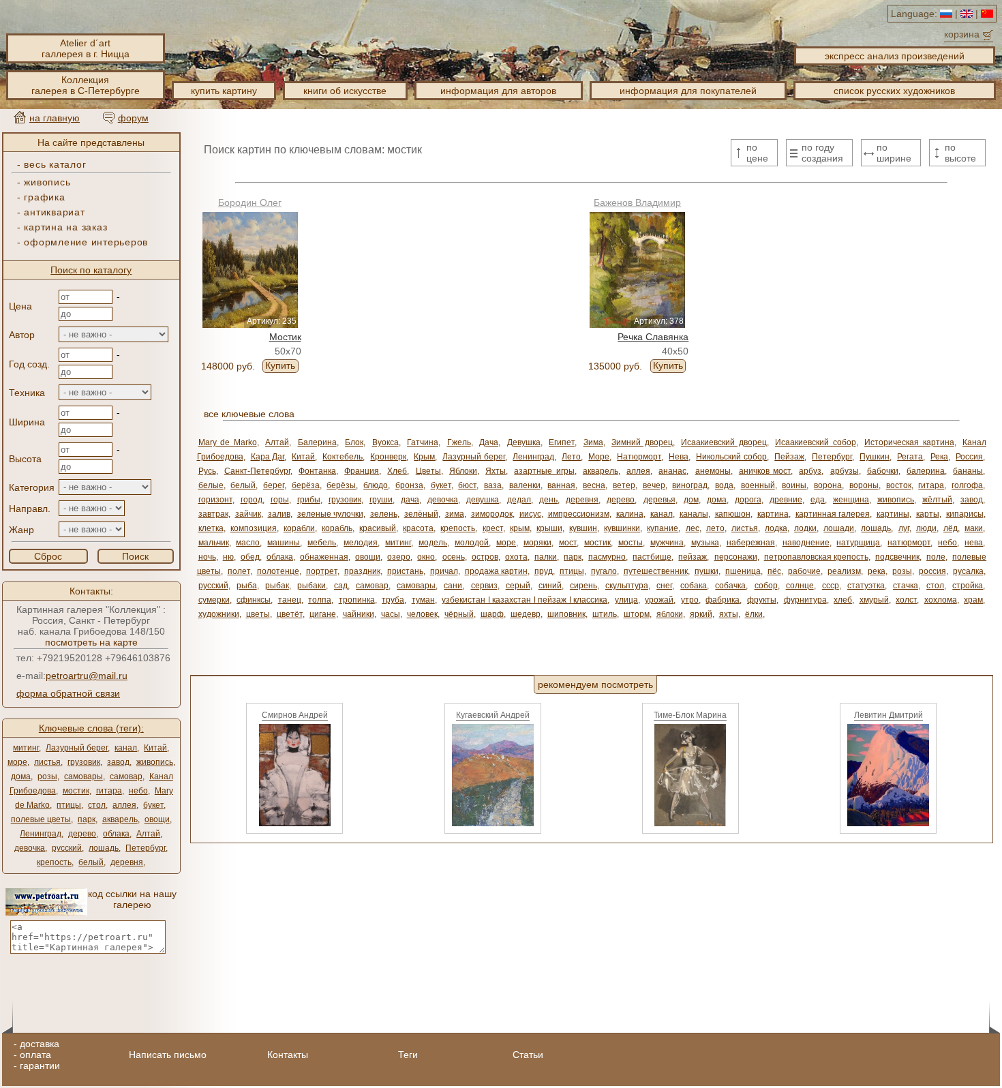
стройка (967, 585)
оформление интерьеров (86, 242)
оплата (35, 1054)
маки (974, 528)
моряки (537, 542)
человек (422, 614)
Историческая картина (909, 442)
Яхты (495, 471)
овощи (157, 819)
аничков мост (765, 471)
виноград (690, 485)
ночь (207, 557)
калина (629, 514)
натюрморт (908, 542)
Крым (424, 457)
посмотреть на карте (91, 642)
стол (97, 805)
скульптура (626, 585)
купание (662, 528)
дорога (748, 499)
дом (691, 499)
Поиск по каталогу (91, 270)
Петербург (145, 848)
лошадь (104, 848)
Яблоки (463, 471)
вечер (654, 485)
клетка (211, 528)
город (251, 499)
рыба (247, 585)
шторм (637, 614)
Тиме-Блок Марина (690, 715)
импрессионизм (578, 514)
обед (250, 557)
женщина (851, 499)
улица (626, 600)
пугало (604, 571)
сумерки (214, 600)
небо (138, 791)
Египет (562, 442)
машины (283, 542)
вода (724, 485)
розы (47, 776)
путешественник (656, 571)
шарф (492, 614)
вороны (864, 485)
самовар (126, 776)
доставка (39, 1043)
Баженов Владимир (637, 202)
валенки (525, 485)
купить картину (224, 90)
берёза (306, 485)
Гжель (459, 442)
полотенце (278, 571)
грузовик (83, 762)
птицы (69, 805)
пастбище (652, 557)
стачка (905, 585)
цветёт (290, 614)
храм (973, 600)
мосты (630, 542)
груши (381, 499)
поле (935, 557)
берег (273, 485)
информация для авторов (498, 90)
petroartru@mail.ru (86, 675)
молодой (472, 542)
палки (545, 557)
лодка (776, 528)
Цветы (428, 471)
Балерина (317, 442)
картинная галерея (832, 514)
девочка (29, 848)
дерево (82, 833)
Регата (910, 457)
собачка (730, 585)
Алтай (148, 833)
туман (423, 600)
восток (898, 485)
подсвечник (897, 557)
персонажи (735, 557)
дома (21, 776)
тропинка (357, 600)
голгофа (967, 485)
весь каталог (55, 164)
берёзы (341, 485)
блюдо (375, 485)
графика (44, 197)
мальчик (213, 542)
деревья (659, 499)
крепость (54, 862)
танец (289, 600)
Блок (354, 442)
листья (47, 762)
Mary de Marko (227, 442)
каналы (694, 514)
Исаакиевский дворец (724, 442)
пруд (543, 571)
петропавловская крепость (816, 557)
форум (133, 117)
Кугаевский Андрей (493, 715)
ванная (561, 485)
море (17, 762)
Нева (678, 457)
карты (927, 514)
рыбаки (311, 585)
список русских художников (894, 90)
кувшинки (622, 528)
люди (926, 528)
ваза (493, 485)
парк (86, 819)
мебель (321, 542)
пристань (405, 571)
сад (341, 585)
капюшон (732, 514)
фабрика (722, 600)
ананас (672, 471)
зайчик (248, 514)
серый (518, 585)
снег (664, 585)
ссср (830, 585)
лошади (838, 528)
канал (126, 748)
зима (454, 514)
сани (453, 585)
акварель (120, 819)
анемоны (713, 471)
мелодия (361, 542)
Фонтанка (317, 471)
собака (693, 585)
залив (279, 514)
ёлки (754, 614)
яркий (701, 614)
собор (766, 585)
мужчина (667, 542)
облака (116, 833)
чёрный (459, 614)
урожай (659, 600)
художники (218, 614)
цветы (258, 614)
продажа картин (496, 571)
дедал (519, 499)
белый (91, 862)
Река (939, 457)
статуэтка (866, 585)
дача (410, 499)
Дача (488, 442)
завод (118, 762)
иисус (530, 514)
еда (817, 499)
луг (903, 528)
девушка (482, 499)
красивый (377, 528)
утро (690, 600)
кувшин (583, 528)
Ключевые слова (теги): (91, 728)
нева (974, 542)
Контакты (287, 1054)
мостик (76, 791)
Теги (408, 1054)
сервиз (484, 585)
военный (758, 485)
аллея (124, 805)
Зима (593, 442)
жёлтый (937, 499)
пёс (774, 571)
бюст (467, 485)
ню (228, 557)
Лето (571, 457)
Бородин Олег (250, 202)
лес (692, 528)
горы (280, 499)
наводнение (806, 542)
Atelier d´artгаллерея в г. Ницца (86, 48)
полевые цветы (41, 819)
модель (433, 542)
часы (390, 614)
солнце (800, 585)
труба (393, 600)
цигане (322, 614)
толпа (319, 600)
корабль (337, 528)
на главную (54, 117)
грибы (308, 499)
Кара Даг (268, 457)
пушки (706, 571)
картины (893, 514)
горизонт (215, 499)
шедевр (526, 614)
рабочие (804, 571)
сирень (583, 585)
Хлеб (397, 471)
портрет (321, 571)
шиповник (566, 614)
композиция (253, 528)
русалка (968, 571)
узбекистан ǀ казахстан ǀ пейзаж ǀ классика (524, 600)
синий (550, 585)
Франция (361, 471)
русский (67, 848)
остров (485, 557)
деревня (126, 862)
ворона (828, 485)
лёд (950, 528)
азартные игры (544, 471)
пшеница (743, 571)
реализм (844, 571)
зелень (383, 514)
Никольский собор (731, 457)
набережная (751, 542)
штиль (604, 614)
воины (794, 485)
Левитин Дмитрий (888, 715)
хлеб (843, 600)
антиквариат (54, 212)
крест (493, 528)
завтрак (213, 514)
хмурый (874, 600)
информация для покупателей (688, 90)
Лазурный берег (77, 748)
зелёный (421, 514)
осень (453, 557)
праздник (362, 571)
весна (594, 485)
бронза (409, 485)
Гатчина (422, 442)
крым (520, 528)
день (548, 499)
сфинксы (254, 600)
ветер (624, 485)
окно (426, 557)
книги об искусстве (344, 90)
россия (932, 571)
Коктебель (342, 457)
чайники (358, 614)
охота (516, 557)
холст (906, 600)
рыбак (277, 585)
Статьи (528, 1054)
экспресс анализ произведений (895, 55)
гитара (109, 791)
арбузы (844, 471)
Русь (207, 471)
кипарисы (965, 514)
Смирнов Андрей (295, 715)
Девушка (524, 442)
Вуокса (385, 442)
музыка (705, 542)
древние (786, 499)
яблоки (669, 614)
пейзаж (692, 557)
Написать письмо (168, 1054)
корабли (299, 528)
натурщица (858, 542)
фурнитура (805, 600)
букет (153, 805)
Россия (969, 457)
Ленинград (40, 833)
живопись (47, 182)
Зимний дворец (642, 442)
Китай (155, 748)
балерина (926, 471)
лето (715, 528)
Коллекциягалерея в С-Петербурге (85, 85)
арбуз (810, 471)
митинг (26, 748)
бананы (968, 471)
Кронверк (388, 457)
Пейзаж (789, 457)
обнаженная (324, 557)
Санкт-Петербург (257, 471)
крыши (549, 528)
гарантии (40, 1065)
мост (568, 542)
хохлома (940, 600)
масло (248, 542)
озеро (398, 557)
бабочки (882, 471)
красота (418, 528)
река (876, 571)
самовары (83, 776)
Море (598, 457)
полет (239, 571)
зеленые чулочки (330, 514)
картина (773, 514)
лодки (805, 528)
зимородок (492, 514)
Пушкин (875, 457)
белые (211, 485)
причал (444, 571)
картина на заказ (65, 227)
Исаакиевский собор (815, 442)
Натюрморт (639, 457)
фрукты (761, 600)
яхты (728, 614)
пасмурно (607, 557)
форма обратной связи (68, 693)
